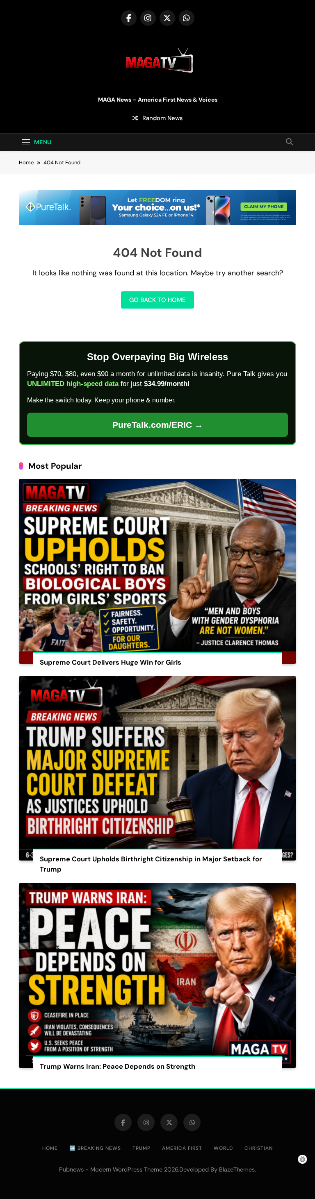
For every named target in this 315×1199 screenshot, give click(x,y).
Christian (258, 1148)
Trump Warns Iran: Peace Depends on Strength (117, 1066)
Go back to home (157, 300)
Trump (141, 1148)
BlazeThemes (237, 1169)
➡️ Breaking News (95, 1148)
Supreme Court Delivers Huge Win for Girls (110, 662)
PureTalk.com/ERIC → (157, 424)
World (223, 1148)
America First (182, 1148)
